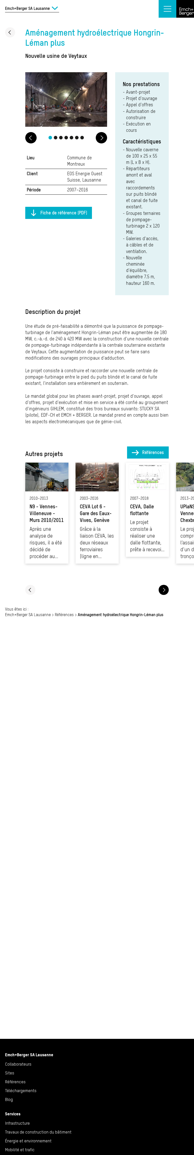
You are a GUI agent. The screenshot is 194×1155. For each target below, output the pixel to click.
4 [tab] (66, 137)
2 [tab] (55, 137)
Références (153, 452)
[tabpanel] (66, 100)
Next (101, 137)
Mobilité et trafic (20, 1149)
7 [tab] (82, 137)
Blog (9, 1099)
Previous (31, 137)
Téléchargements (20, 1090)
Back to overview (10, 32)
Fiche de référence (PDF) (63, 212)
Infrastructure (17, 1123)
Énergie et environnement (28, 1140)
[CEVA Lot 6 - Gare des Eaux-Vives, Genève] (97, 513)
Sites (9, 1072)
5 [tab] (71, 137)
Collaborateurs (18, 1064)
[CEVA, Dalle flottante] (147, 510)
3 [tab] (61, 137)
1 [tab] (50, 137)
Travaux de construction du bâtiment (38, 1132)
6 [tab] (77, 137)
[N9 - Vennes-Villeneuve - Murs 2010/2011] (46, 513)
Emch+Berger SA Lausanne (28, 614)
